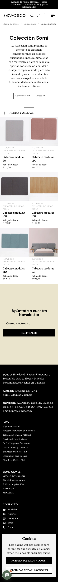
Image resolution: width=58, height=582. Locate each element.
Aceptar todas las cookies (29, 560)
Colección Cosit (22, 96)
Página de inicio (11, 24)
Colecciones (30, 24)
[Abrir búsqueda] (32, 15)
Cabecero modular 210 (14, 255)
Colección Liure (43, 96)
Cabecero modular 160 (14, 200)
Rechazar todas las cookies (29, 570)
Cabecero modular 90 (14, 144)
